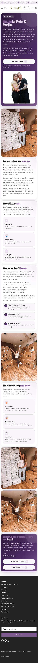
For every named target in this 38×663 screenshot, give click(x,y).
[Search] (6, 8)
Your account (5, 612)
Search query (5, 595)
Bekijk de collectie (19, 561)
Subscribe (19, 634)
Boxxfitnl (7, 656)
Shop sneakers (19, 61)
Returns (3, 601)
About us (4, 609)
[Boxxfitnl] (16, 8)
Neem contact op (19, 567)
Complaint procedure (7, 606)
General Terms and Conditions (10, 584)
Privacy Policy (5, 587)
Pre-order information (7, 604)
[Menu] (2, 8)
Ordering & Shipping (7, 598)
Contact (3, 590)
